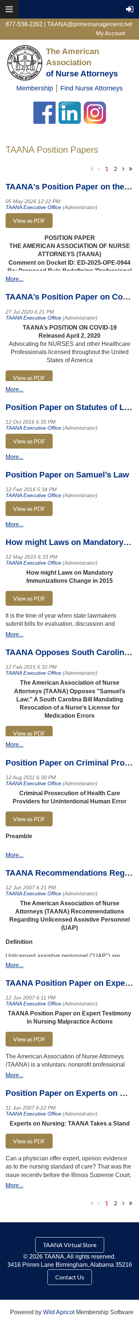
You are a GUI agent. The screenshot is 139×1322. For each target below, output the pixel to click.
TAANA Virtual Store (69, 1244)
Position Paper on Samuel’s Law (67, 474)
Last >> (130, 168)
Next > (123, 168)
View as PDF (29, 220)
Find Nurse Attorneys (91, 88)
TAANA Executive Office (33, 207)
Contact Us (69, 1276)
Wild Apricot (59, 1312)
